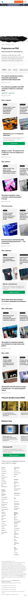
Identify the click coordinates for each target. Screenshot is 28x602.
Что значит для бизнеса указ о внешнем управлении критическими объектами (12, 77)
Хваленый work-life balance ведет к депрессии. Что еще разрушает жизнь (13, 388)
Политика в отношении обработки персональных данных (13, 591)
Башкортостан (4, 502)
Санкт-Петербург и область (4, 494)
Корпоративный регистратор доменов (16, 522)
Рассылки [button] (15, 69)
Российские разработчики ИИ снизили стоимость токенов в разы (12, 88)
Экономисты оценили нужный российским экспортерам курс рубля (12, 344)
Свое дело (6, 313)
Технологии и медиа (4, 477)
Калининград (4, 507)
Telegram (16, 474)
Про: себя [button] (5, 353)
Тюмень (3, 523)
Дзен (15, 476)
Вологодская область (4, 505)
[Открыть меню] (25, 2)
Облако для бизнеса (16, 518)
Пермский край (3, 516)
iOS (15, 551)
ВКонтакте (16, 471)
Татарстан (3, 521)
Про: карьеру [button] (6, 250)
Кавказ (2, 526)
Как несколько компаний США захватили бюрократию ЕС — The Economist (13, 241)
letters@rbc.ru (21, 575)
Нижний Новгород (3, 513)
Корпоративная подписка (17, 489)
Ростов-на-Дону (3, 519)
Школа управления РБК (16, 543)
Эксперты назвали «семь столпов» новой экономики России (11, 197)
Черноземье (4, 525)
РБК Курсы (15, 539)
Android (15, 552)
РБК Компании (16, 536)
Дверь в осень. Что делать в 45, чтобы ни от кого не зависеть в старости (12, 152)
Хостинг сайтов (16, 526)
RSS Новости (17, 495)
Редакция (16, 506)
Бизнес (5, 104)
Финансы (5, 166)
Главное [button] (4, 69)
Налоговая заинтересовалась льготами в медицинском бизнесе (13, 300)
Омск (2, 500)
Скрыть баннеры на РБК (16, 482)
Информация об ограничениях (8, 585)
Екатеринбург (4, 497)
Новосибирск (4, 499)
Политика (3, 469)
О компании (16, 501)
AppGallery (16, 554)
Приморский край (4, 533)
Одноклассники (17, 472)
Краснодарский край (4, 510)
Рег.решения (16, 528)
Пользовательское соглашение (8, 589)
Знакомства (16, 530)
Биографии (3, 481)
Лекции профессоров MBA (13, 398)
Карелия (3, 528)
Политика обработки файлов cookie (9, 594)
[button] (14, 39)
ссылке (14, 463)
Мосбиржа (14, 580)
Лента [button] (9, 69)
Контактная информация (16, 504)
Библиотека (6, 421)
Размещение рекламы (16, 508)
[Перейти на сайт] (14, 39)
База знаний (4, 483)
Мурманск (3, 530)
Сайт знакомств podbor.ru (16, 533)
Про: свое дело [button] (7, 308)
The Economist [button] (6, 206)
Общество (6, 357)
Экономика (22, 104)
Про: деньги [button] (5, 161)
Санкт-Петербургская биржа (10, 581)
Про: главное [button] (6, 100)
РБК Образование (4, 486)
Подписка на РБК (16, 486)
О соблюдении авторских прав (8, 587)
